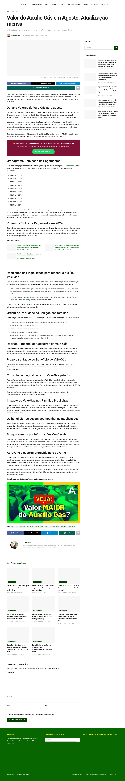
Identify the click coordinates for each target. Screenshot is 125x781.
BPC (46, 4)
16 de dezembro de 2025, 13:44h (26, 258)
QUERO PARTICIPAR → (43, 152)
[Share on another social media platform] (78, 88)
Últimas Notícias (113, 774)
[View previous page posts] (41, 265)
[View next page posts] (45, 265)
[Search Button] (116, 48)
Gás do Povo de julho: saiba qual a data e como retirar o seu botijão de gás (18, 588)
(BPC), (27, 300)
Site (46, 705)
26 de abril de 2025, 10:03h (30, 35)
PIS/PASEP (94, 4)
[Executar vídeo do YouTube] (43, 502)
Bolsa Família (37, 4)
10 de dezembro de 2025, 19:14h (16, 621)
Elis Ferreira (16, 35)
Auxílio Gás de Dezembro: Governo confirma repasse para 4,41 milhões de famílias (17, 616)
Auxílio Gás (25, 4)
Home (8, 11)
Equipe (81, 774)
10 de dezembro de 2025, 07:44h (41, 621)
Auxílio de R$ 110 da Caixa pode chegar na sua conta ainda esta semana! (68, 588)
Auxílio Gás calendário (18, 526)
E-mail (9, 705)
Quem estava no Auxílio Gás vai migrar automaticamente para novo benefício (42, 588)
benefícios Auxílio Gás (68, 526)
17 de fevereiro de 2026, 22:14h (64, 249)
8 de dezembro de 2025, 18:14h (16, 654)
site (31, 442)
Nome (9, 697)
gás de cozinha (32, 235)
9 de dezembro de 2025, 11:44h (66, 623)
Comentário (11, 672)
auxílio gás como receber (35, 526)
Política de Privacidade (91, 774)
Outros (103, 4)
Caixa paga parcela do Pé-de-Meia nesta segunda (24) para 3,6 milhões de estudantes (107, 102)
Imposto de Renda (74, 4)
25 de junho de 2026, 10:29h (25, 249)
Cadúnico (54, 4)
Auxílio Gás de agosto (52, 526)
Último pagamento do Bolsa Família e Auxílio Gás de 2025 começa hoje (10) (42, 616)
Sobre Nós (75, 774)
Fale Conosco (103, 774)
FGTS (63, 4)
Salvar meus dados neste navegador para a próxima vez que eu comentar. (31, 714)
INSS (85, 4)
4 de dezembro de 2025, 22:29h (41, 654)
